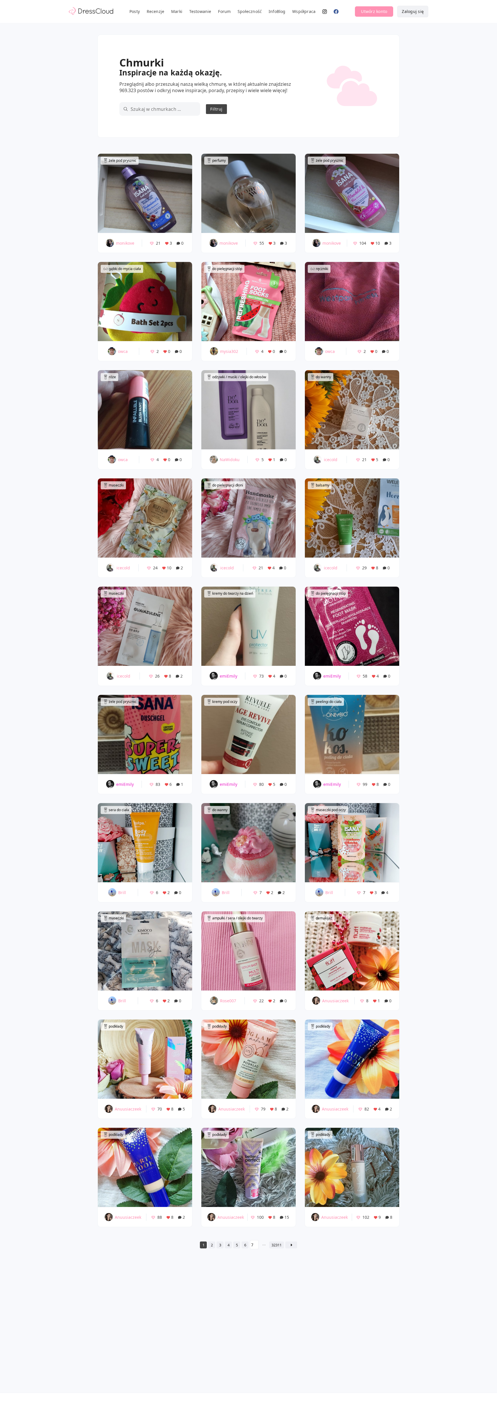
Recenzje (156, 11)
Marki (176, 11)
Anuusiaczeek (335, 1000)
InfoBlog (277, 11)
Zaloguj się (413, 11)
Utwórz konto (374, 11)
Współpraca (304, 11)
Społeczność (250, 11)
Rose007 (228, 1000)
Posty (134, 11)
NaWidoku (230, 459)
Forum (224, 11)
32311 (277, 1245)
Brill (122, 892)
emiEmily (228, 676)
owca (123, 351)
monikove (125, 243)
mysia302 (229, 351)
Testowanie (200, 11)
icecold (330, 459)
